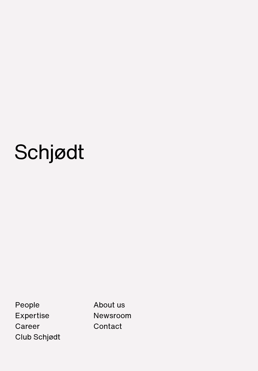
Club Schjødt (45, 341)
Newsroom (112, 315)
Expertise (32, 315)
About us (109, 304)
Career (27, 326)
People (27, 304)
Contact (107, 326)
